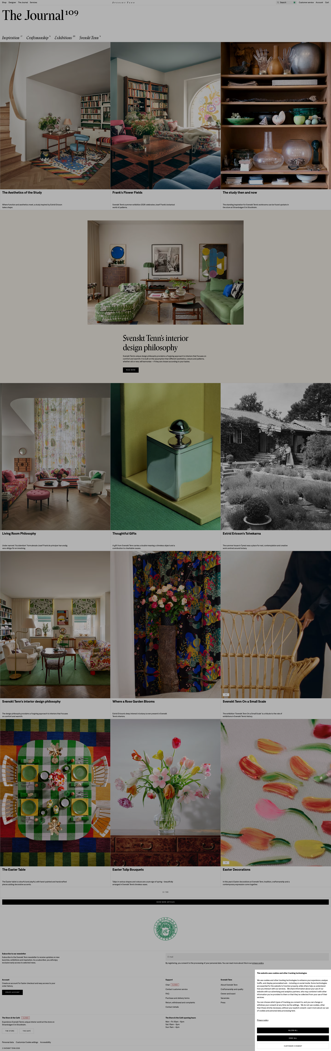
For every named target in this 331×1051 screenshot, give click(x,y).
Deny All (293, 1038)
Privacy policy (262, 1020)
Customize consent (293, 1046)
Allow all (293, 1030)
